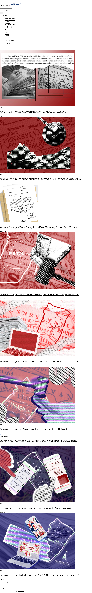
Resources (7, 23)
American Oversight (7, 27)
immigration (8, 41)
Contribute (5, 10)
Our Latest (7, 17)
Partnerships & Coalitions (11, 31)
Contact (7, 34)
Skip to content (3, 0)
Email (4, 588)
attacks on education (10, 40)
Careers (7, 32)
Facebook (5, 587)
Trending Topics (6, 38)
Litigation (7, 21)
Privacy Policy (21, 591)
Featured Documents (10, 18)
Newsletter (7, 37)
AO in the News (8, 26)
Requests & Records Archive (11, 24)
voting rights (8, 43)
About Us (7, 29)
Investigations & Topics (10, 20)
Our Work (5, 15)
